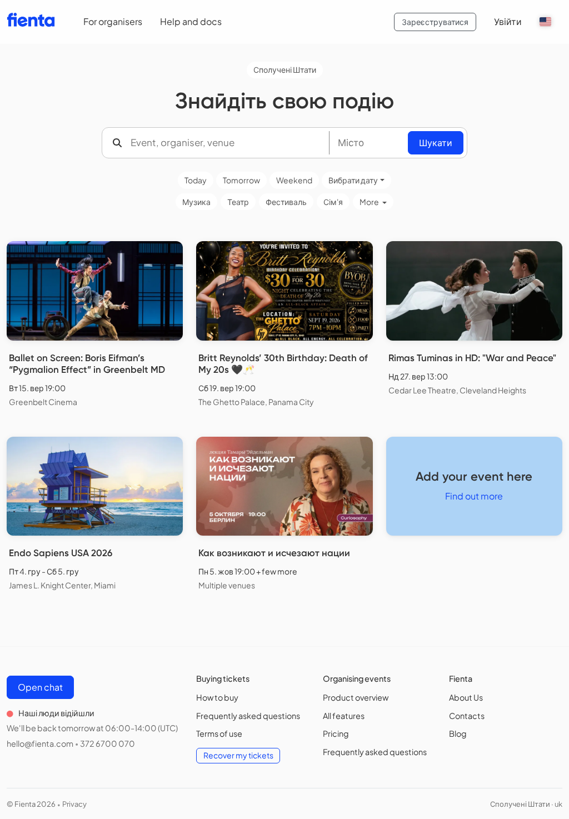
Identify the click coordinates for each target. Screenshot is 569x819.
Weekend (294, 180)
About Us (466, 697)
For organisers (112, 21)
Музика (196, 202)
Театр (238, 202)
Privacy (74, 804)
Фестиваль (286, 202)
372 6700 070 (107, 743)
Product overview (355, 697)
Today (195, 180)
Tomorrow (241, 180)
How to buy (217, 697)
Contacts (467, 716)
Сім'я (333, 202)
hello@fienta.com (40, 743)
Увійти (508, 21)
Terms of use (219, 733)
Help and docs (191, 21)
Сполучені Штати (284, 69)
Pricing (336, 733)
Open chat (40, 687)
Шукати (435, 142)
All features (344, 716)
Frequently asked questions (248, 716)
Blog (458, 733)
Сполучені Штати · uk (526, 804)
